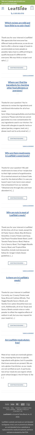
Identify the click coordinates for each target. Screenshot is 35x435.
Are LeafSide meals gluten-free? (17, 341)
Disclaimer (10, 409)
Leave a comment (28, 75)
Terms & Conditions (23, 408)
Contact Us (17, 411)
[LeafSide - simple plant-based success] (17, 8)
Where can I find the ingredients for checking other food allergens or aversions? (17, 86)
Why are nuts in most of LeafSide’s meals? (17, 213)
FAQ (12, 408)
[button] (2, 8)
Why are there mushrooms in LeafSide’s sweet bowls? (17, 154)
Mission (6, 408)
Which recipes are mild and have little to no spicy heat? (17, 24)
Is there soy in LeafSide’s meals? (17, 279)
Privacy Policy (23, 409)
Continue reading (17, 68)
